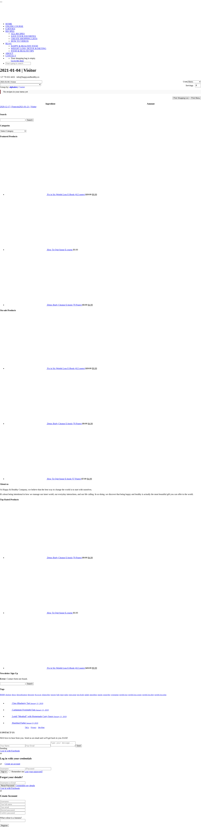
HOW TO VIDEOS (20, 41)
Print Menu (195, 98)
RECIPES (9, 31)
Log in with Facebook (10, 751)
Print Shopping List (181, 98)
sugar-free (106, 695)
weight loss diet (148, 695)
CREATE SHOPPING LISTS (24, 38)
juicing (53, 695)
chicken (8, 695)
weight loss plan (160, 695)
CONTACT (10, 56)
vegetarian (115, 695)
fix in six (38, 695)
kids (58, 695)
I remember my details (25, 785)
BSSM (2, 695)
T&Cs (27, 727)
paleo (66, 695)
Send (79, 746)
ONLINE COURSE (14, 26)
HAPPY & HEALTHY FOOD (24, 46)
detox (14, 695)
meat (62, 695)
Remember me (18, 771)
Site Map (41, 727)
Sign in (4, 772)
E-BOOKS (10, 29)
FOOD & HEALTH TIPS (22, 51)
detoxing (31, 695)
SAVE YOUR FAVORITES (23, 36)
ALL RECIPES (18, 34)
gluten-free (46, 695)
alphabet (13, 87)
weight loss (123, 695)
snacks (100, 695)
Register (4, 826)
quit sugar (72, 695)
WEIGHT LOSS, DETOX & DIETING (28, 48)
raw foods (80, 695)
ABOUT (9, 53)
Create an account (12, 764)
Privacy (33, 727)
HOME (8, 24)
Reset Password (7, 786)
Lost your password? (34, 771)
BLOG (8, 43)
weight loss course (135, 695)
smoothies (93, 695)
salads (87, 695)
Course (22, 87)
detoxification (22, 695)
